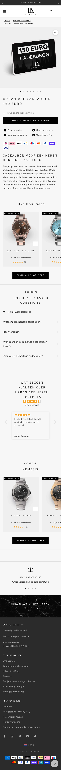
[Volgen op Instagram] (12, 736)
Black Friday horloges (14, 686)
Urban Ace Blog (11, 671)
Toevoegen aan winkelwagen (30, 120)
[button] (7, 422)
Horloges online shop (13, 691)
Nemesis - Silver (21, 515)
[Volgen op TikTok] (35, 736)
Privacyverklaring (12, 721)
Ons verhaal (9, 660)
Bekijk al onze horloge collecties (19, 681)
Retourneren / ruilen (13, 716)
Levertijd (7, 706)
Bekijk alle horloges (30, 275)
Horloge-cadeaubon (21, 20)
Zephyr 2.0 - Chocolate (21, 250)
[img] (32, 401)
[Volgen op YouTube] (27, 736)
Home (7, 20)
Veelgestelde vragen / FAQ (16, 711)
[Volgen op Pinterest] (19, 736)
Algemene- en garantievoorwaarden (21, 727)
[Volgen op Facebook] (4, 736)
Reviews (7, 676)
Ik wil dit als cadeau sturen (20, 112)
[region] (30, 576)
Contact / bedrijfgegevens (16, 666)
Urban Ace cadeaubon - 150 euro (18, 23)
